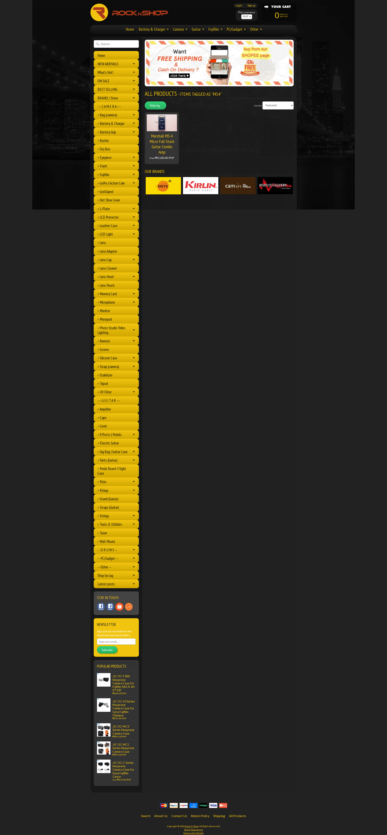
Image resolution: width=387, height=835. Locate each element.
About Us (160, 816)
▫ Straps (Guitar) (108, 507)
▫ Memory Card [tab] (107, 293)
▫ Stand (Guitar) (108, 498)
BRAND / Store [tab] (108, 97)
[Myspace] (110, 607)
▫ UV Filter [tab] (105, 391)
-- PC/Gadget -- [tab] (108, 558)
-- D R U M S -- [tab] (107, 549)
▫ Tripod (103, 383)
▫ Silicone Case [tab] (107, 357)
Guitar (196, 29)
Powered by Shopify (193, 833)
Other (254, 29)
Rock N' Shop (191, 826)
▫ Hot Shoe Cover (109, 200)
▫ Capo (102, 417)
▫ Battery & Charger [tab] (111, 123)
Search (145, 816)
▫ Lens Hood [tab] (105, 276)
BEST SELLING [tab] (107, 89)
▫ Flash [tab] (102, 165)
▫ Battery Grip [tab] (107, 131)
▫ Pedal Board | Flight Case (112, 470)
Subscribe (107, 650)
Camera (178, 29)
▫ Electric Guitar (108, 443)
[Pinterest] (101, 607)
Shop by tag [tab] (105, 575)
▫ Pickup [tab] (103, 490)
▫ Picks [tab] (102, 481)
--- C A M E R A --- (109, 106)
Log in (239, 5)
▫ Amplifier (104, 409)
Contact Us (179, 816)
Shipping (219, 816)
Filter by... (155, 105)
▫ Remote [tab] (104, 340)
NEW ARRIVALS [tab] (108, 63)
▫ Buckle (103, 140)
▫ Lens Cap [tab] (105, 259)
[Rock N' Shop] (129, 19)
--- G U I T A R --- (109, 400)
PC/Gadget (234, 29)
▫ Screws (103, 349)
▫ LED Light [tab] (105, 234)
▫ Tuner (102, 533)
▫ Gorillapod (105, 191)
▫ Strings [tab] (103, 515)
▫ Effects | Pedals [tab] (110, 434)
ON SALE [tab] (103, 80)
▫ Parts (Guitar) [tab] (108, 460)
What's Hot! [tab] (105, 72)
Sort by (258, 105)
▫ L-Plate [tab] (104, 208)
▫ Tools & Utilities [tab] (110, 524)
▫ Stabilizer (105, 375)
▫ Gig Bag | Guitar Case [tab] (113, 451)
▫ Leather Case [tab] (107, 225)
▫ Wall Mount (106, 541)
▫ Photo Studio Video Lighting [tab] (111, 330)
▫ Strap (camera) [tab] (108, 366)
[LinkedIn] (119, 607)
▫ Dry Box (104, 149)
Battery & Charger (152, 29)
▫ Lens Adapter (107, 251)
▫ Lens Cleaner (107, 268)
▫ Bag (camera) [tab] (107, 114)
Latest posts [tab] (106, 583)
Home (130, 29)
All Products (237, 816)
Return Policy (200, 816)
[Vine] (129, 607)
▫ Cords (102, 426)
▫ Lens (102, 242)
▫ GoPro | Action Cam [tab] (111, 183)
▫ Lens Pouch (106, 285)
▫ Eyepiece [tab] (104, 157)
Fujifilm (213, 29)
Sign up (251, 5)
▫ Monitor (104, 310)
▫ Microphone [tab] (106, 302)
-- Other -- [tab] (104, 566)
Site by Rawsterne (193, 829)
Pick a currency (246, 12)
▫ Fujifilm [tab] (103, 174)
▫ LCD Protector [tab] (108, 217)
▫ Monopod (105, 319)
